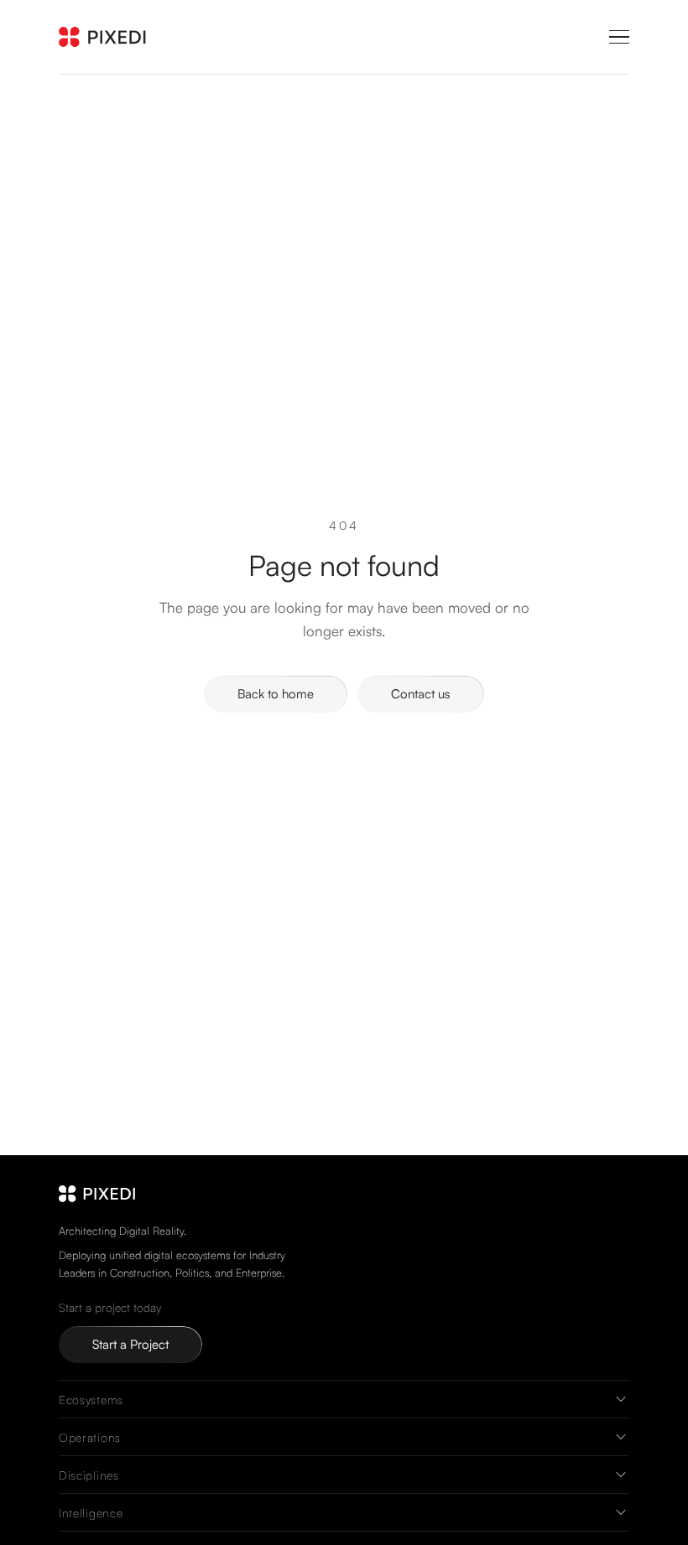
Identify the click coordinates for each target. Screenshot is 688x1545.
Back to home (275, 694)
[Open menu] (619, 36)
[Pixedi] (107, 37)
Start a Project (130, 1344)
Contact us (421, 694)
